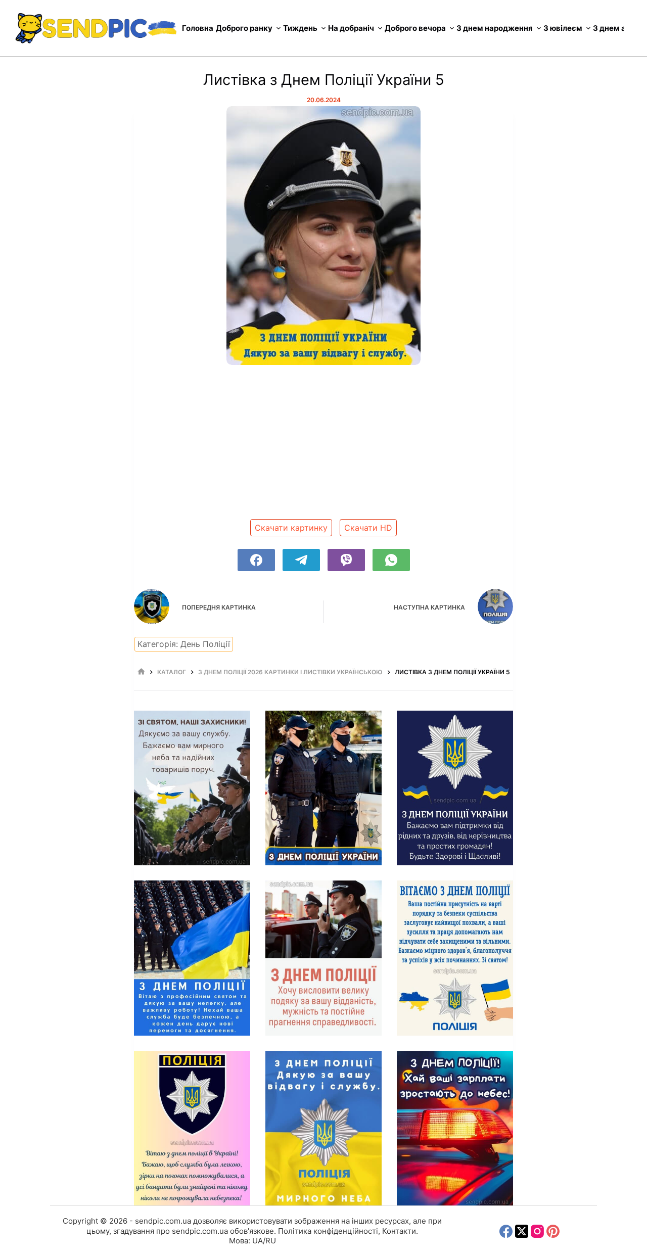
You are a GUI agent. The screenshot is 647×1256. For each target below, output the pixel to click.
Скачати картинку (291, 528)
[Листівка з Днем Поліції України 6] (323, 788)
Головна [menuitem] (197, 28)
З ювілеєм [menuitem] (562, 28)
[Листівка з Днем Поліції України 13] (455, 958)
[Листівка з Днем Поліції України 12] (192, 1128)
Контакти (399, 1231)
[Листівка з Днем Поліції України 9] (192, 788)
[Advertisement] (323, 446)
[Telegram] (301, 560)
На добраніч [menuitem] (351, 28)
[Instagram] (537, 1231)
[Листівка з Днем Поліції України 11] (323, 1128)
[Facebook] (256, 560)
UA (257, 1240)
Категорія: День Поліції (183, 644)
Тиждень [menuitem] (300, 28)
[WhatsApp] (391, 560)
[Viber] (346, 560)
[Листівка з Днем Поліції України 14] (192, 958)
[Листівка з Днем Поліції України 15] (323, 958)
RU (270, 1240)
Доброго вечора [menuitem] (415, 28)
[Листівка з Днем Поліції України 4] (455, 788)
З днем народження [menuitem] (494, 28)
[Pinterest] (553, 1231)
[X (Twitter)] (521, 1231)
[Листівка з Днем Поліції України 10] (455, 1128)
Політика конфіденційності (328, 1231)
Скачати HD (368, 528)
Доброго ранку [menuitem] (244, 28)
